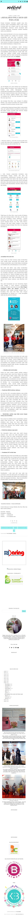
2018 (5, 682)
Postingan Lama (22, 527)
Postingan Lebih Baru (7, 527)
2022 (5, 676)
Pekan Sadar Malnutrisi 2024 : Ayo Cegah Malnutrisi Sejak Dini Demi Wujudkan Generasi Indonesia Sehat (14, 767)
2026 (5, 671)
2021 (5, 678)
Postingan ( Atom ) (11, 533)
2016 (5, 701)
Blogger (19, 911)
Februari (7, 697)
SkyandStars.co (19, 914)
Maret (6, 695)
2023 (5, 675)
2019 (5, 681)
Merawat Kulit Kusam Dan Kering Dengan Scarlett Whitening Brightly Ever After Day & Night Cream (14, 733)
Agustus (7, 689)
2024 (5, 674)
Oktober (7, 687)
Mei (6, 691)
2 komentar (14, 522)
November (7, 685)
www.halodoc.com (5, 96)
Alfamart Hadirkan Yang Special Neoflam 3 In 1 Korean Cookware (14, 800)
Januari (7, 698)
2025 (5, 672)
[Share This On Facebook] (10, 521)
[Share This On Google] (17, 521)
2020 (5, 679)
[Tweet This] (12, 521)
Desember (7, 684)
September (8, 688)
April (6, 692)
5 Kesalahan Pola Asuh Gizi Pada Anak (14, 18)
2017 (5, 699)
